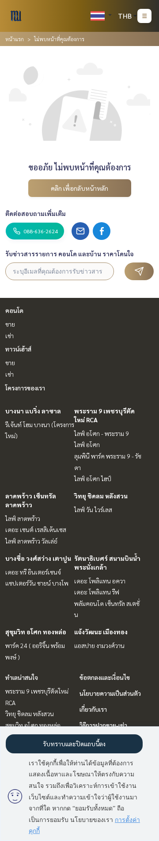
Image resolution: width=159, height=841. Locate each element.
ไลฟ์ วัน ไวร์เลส (93, 509)
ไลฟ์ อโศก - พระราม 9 (101, 433)
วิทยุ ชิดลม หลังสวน (101, 496)
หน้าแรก (14, 38)
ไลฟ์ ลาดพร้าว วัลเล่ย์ (31, 541)
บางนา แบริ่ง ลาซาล (33, 411)
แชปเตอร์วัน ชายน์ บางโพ (36, 583)
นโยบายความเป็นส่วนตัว (110, 693)
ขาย (10, 324)
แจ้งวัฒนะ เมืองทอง (101, 632)
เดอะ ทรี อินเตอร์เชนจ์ (33, 572)
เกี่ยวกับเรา (93, 709)
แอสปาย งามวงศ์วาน (99, 645)
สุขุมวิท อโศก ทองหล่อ (35, 632)
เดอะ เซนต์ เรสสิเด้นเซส (35, 529)
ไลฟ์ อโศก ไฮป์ (92, 478)
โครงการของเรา (25, 388)
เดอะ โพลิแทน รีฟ (96, 592)
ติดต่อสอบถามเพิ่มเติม (35, 213)
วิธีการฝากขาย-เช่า (103, 725)
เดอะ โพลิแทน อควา (99, 581)
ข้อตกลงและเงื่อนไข (105, 677)
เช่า (9, 335)
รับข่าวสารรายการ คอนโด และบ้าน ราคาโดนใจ (69, 254)
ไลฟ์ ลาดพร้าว (22, 518)
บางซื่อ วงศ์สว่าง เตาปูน (38, 558)
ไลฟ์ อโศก (87, 444)
